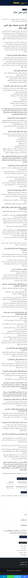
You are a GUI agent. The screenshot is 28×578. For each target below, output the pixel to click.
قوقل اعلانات (23, 554)
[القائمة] (2, 3)
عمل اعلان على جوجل (21, 550)
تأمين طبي (24, 9)
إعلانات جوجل (23, 545)
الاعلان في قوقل (22, 552)
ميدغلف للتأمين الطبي (22, 482)
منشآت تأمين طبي (9, 486)
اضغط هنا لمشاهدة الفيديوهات (9, 473)
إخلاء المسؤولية (23, 562)
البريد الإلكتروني (23, 519)
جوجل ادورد (23, 548)
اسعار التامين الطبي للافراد (21, 486)
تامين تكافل (11, 482)
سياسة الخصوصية (23, 564)
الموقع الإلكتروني (23, 525)
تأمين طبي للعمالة (8, 108)
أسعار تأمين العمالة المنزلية (15, 392)
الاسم (25, 514)
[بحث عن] (26, 3)
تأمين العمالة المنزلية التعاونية (12, 156)
